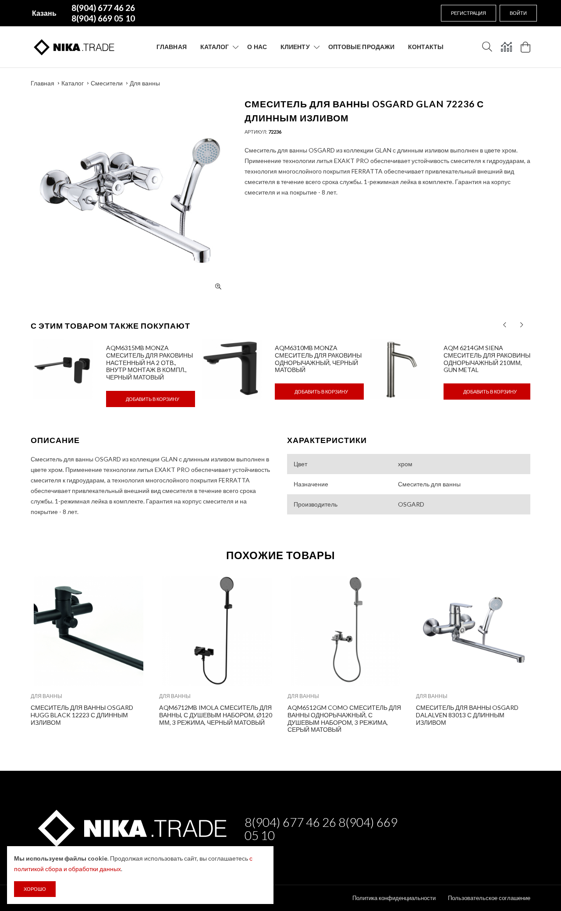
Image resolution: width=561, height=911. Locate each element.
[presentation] (504, 324)
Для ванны (145, 83)
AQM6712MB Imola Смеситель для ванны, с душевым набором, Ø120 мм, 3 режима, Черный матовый (215, 715)
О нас (257, 46)
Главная (171, 46)
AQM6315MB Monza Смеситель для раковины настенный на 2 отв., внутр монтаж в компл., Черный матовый (149, 362)
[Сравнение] (506, 47)
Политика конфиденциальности (394, 897)
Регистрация (468, 13)
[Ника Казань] (131, 826)
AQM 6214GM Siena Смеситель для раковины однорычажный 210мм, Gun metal (487, 358)
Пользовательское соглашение (489, 897)
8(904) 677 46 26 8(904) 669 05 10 (321, 829)
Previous (11, 652)
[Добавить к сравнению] (133, 587)
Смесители (107, 83)
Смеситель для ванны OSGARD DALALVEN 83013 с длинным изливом (467, 715)
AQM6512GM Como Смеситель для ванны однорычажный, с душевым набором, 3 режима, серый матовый (344, 718)
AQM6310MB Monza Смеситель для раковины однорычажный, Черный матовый (318, 358)
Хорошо (35, 889)
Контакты (426, 46)
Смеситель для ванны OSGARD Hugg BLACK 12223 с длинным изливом (82, 715)
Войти (518, 13)
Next (549, 652)
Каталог (214, 46)
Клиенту (295, 46)
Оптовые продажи (361, 46)
